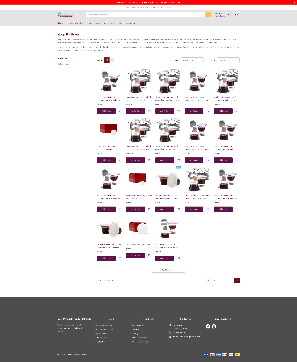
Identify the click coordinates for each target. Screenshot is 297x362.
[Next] (237, 280)
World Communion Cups (104, 325)
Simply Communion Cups (104, 329)
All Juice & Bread (101, 337)
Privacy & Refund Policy (140, 342)
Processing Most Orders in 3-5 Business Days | (148, 7)
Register (222, 16)
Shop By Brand (75, 23)
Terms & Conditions (139, 337)
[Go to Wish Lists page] (230, 14)
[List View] (112, 60)
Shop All (60, 23)
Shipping (135, 333)
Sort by (213, 60)
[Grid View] (107, 60)
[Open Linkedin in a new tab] (214, 327)
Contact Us (136, 329)
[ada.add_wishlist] (120, 111)
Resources (108, 23)
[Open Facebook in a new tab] (208, 327)
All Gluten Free (100, 342)
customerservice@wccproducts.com (186, 336)
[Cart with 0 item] (236, 14)
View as (100, 60)
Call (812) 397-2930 (180, 332)
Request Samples (138, 325)
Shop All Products (101, 333)
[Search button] (208, 14)
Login (217, 16)
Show (177, 60)
